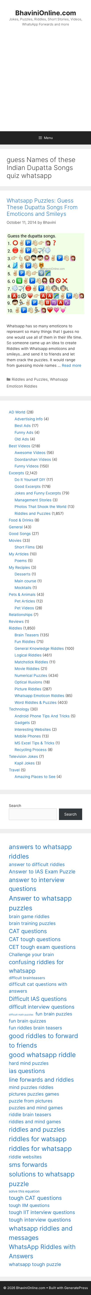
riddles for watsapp (38, 1139)
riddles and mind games (35, 1121)
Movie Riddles (27, 668)
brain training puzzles (32, 923)
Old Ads (22, 439)
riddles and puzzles (37, 1129)
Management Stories (33, 500)
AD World (17, 412)
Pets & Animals (22, 594)
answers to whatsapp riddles (40, 851)
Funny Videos (27, 466)
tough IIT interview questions (42, 1212)
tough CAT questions (35, 1198)
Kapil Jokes (25, 763)
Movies (15, 540)
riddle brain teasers (30, 1114)
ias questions (27, 1070)
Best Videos (19, 446)
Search (15, 805)
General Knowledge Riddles (39, 648)
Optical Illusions (28, 682)
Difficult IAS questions (38, 998)
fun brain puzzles (54, 1014)
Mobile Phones (28, 736)
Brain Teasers (27, 635)
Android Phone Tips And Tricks (42, 716)
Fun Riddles (25, 641)
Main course (25, 581)
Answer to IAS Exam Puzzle (42, 871)
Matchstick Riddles (31, 662)
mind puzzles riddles (31, 1087)
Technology (19, 709)
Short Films (25, 547)
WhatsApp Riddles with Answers (42, 1251)
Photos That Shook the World (40, 506)
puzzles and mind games (36, 1107)
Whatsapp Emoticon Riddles (39, 695)
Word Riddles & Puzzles (36, 702)
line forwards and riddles (41, 1079)
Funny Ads (24, 432)
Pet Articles (25, 601)
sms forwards (28, 1164)
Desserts (22, 574)
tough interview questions (40, 1220)
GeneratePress (76, 1288)
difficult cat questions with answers (38, 987)
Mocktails (23, 587)
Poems (21, 560)
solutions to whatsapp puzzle (42, 1178)
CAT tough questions (35, 939)
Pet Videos (24, 608)
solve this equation (24, 1191)
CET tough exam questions (42, 947)
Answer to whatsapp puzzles (40, 903)
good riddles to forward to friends (43, 1040)
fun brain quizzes (27, 1021)
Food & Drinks (21, 520)
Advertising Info (29, 419)
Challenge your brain (31, 954)
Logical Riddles (28, 655)
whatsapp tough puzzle (35, 1264)
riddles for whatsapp (40, 1148)
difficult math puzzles (21, 1014)
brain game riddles (29, 916)
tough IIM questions (29, 1205)
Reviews (16, 621)
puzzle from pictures (31, 1101)
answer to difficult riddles (37, 864)
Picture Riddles (28, 689)
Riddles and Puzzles (30, 379)
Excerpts (16, 473)
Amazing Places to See (35, 776)
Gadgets (22, 722)
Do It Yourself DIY (30, 479)
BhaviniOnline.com (45, 13)
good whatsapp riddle (42, 1055)
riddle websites (25, 1157)
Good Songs (20, 533)
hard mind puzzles (29, 1063)
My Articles (19, 554)
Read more (71, 365)
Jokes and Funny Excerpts (38, 493)
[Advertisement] (45, 83)
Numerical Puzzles (31, 675)
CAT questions (28, 931)
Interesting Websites (33, 729)
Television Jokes (23, 756)
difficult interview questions (41, 1007)
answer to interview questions (36, 884)
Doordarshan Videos (33, 459)
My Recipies (19, 567)
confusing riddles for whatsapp (36, 966)
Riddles (15, 628)
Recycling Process (31, 749)
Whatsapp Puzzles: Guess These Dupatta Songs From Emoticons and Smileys (42, 207)
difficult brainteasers (27, 978)
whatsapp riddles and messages (41, 1233)
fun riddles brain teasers (35, 1028)
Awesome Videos (30, 452)
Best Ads (23, 425)
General (16, 527)
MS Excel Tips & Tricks (34, 743)
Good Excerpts (28, 486)
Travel (14, 770)
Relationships (20, 614)
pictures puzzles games (34, 1094)
